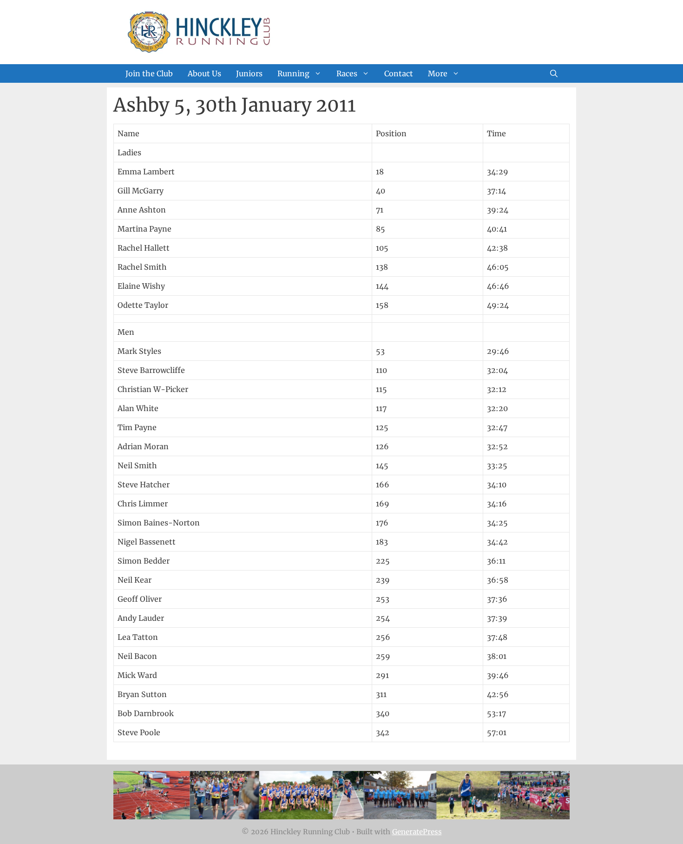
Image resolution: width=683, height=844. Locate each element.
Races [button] (346, 73)
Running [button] (293, 73)
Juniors (249, 73)
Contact (398, 73)
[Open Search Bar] (554, 73)
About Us (204, 73)
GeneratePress (417, 831)
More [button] (437, 73)
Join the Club (149, 73)
